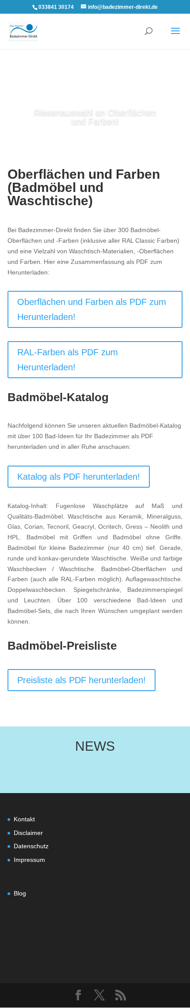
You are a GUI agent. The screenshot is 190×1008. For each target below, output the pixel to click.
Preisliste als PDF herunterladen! (81, 680)
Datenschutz (31, 846)
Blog (20, 893)
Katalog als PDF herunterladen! (78, 476)
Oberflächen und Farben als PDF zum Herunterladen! (91, 309)
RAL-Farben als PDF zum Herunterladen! (67, 359)
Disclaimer (28, 832)
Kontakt (24, 819)
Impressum (29, 859)
